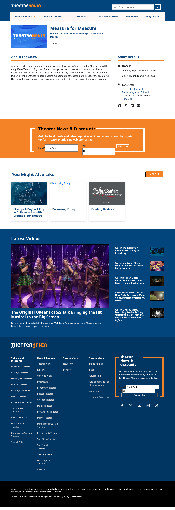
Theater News (44, 363)
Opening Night (44, 375)
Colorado (98, 33)
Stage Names (96, 363)
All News (41, 469)
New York (68, 363)
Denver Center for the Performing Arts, (71, 33)
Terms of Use (77, 496)
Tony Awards (153, 16)
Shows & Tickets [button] (24, 16)
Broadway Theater (20, 366)
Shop (91, 369)
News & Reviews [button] (53, 16)
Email (41, 148)
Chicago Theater (19, 372)
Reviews (41, 369)
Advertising (95, 375)
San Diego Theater (46, 439)
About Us (94, 391)
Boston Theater (19, 384)
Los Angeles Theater (21, 378)
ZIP (84, 146)
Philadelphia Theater (22, 402)
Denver (54, 36)
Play (55, 43)
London (67, 369)
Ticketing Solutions (99, 397)
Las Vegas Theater (20, 390)
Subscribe (122, 146)
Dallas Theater (44, 405)
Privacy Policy (63, 496)
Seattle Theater (19, 417)
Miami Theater (18, 396)
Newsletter (132, 16)
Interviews (42, 381)
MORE (153, 174)
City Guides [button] (79, 16)
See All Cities (17, 442)
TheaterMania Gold (107, 16)
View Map (127, 98)
